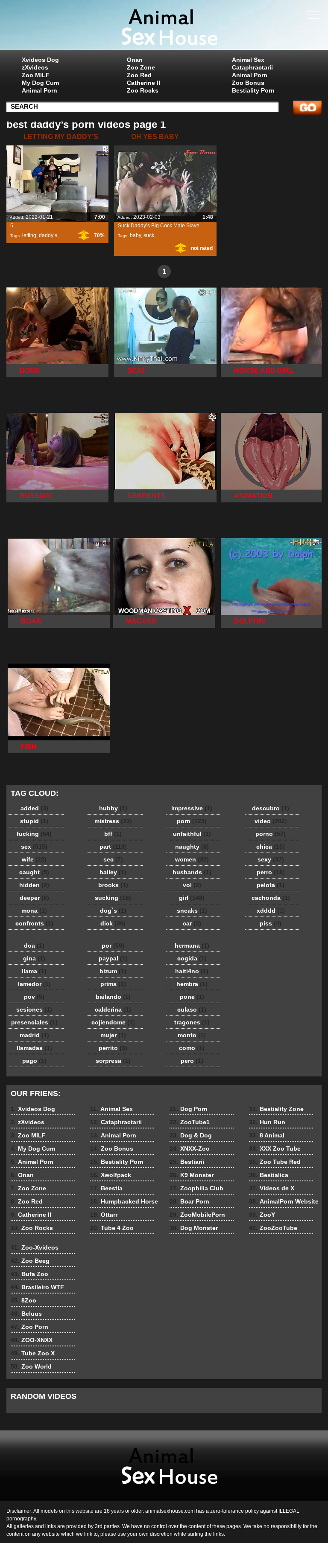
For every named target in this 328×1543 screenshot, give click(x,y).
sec (113, 859)
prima (113, 983)
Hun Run (267, 1122)
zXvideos (35, 67)
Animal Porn (39, 90)
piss (270, 923)
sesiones (34, 1009)
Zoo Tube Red (275, 1161)
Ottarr (103, 1214)
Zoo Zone (141, 67)
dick (113, 923)
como (192, 1047)
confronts (34, 923)
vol (192, 885)
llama (34, 971)
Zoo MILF (36, 75)
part (113, 846)
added (34, 808)
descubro (270, 808)
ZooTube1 (190, 1122)
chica (270, 846)
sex (34, 846)
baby (135, 235)
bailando (113, 996)
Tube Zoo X (33, 1353)
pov (34, 996)
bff (113, 833)
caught (34, 872)
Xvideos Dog (40, 59)
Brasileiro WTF (37, 1287)
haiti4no (191, 971)
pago (34, 1060)
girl (192, 897)
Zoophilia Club (196, 1188)
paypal (113, 958)
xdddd (271, 910)
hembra (192, 983)
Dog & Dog (191, 1135)
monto (192, 1035)
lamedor (34, 983)
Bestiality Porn (253, 90)
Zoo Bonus (248, 82)
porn (192, 821)
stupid (34, 821)
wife (34, 859)
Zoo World (31, 1366)
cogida (192, 958)
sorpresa (113, 1060)
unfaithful (192, 833)
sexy (271, 859)
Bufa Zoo (29, 1273)
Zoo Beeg (30, 1260)
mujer (113, 1035)
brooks (113, 885)
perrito (113, 1047)
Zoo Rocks (142, 90)
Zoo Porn (29, 1326)
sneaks (192, 910)
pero (192, 1060)
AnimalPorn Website (284, 1201)
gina (34, 958)
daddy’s (48, 235)
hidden (34, 885)
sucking (113, 897)
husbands (192, 872)
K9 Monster (192, 1175)
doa (34, 945)
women (192, 859)
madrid (34, 1035)
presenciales (34, 1022)
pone (192, 996)
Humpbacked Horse (124, 1201)
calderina (113, 1009)
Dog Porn (189, 1108)
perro (271, 872)
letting (29, 235)
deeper (34, 897)
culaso (191, 1009)
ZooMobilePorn (197, 1214)
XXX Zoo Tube (275, 1148)
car (192, 923)
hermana (192, 945)
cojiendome (113, 1022)
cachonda (271, 897)
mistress (113, 821)
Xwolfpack (110, 1175)
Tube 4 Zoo (112, 1227)
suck (149, 235)
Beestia (106, 1188)
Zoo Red (139, 75)
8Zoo (23, 1300)
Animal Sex (248, 59)
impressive (191, 808)
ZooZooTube (273, 1227)
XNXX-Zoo (190, 1148)
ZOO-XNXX (32, 1340)
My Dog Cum (40, 82)
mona (34, 910)
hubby (113, 808)
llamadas (34, 1047)
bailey (113, 872)
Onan (135, 59)
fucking (34, 833)
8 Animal (266, 1135)
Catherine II (143, 82)
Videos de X (271, 1188)
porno (270, 833)
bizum (113, 971)
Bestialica (268, 1175)
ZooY (262, 1214)
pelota (270, 885)
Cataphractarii (252, 67)
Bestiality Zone (276, 1108)
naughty (192, 846)
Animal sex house (164, 26)
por (113, 945)
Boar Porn (189, 1201)
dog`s (113, 910)
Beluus (26, 1313)
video (271, 821)
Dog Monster (194, 1227)
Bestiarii (187, 1161)
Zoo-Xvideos (35, 1247)
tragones (192, 1022)
